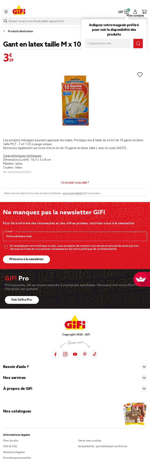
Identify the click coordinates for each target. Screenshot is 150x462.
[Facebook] (55, 354)
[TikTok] (94, 354)
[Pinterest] (85, 354)
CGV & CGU (10, 446)
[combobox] (75, 21)
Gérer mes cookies (89, 440)
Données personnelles (17, 458)
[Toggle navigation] (6, 12)
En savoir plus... (93, 193)
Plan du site (10, 440)
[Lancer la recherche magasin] (138, 43)
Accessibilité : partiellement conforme (102, 446)
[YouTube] (75, 354)
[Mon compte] (135, 11)
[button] (126, 11)
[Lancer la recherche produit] (5, 21)
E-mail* (10, 231)
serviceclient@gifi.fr (73, 193)
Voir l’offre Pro (21, 300)
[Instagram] (65, 354)
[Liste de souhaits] (140, 75)
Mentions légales (14, 452)
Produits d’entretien (20, 31)
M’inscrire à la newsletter (26, 259)
